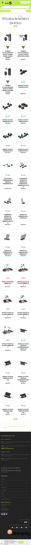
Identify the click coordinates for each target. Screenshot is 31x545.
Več (23, 136)
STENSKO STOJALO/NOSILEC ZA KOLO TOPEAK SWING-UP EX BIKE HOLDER (7, 89)
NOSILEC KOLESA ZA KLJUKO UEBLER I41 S (8, 314)
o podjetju (3, 490)
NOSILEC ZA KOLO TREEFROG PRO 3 (23, 150)
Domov (2, 13)
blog (2, 481)
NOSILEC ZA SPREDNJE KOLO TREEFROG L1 (23, 216)
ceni (24, 16)
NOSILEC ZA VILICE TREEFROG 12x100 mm (23, 410)
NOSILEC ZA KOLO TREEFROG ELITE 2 (8, 120)
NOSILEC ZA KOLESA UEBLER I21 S (8, 282)
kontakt (2, 478)
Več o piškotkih (27, 542)
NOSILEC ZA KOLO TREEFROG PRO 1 (23, 120)
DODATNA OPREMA (9, 13)
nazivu (27, 16)
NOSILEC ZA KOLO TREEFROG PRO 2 (8, 150)
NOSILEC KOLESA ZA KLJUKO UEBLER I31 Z (23, 314)
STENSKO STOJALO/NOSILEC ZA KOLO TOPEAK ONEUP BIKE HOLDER (23, 53)
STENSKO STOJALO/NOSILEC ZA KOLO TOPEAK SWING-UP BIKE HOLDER (7, 54)
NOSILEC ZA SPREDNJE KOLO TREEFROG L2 (7, 252)
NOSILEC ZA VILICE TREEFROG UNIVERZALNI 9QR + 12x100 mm (23, 346)
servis (2, 484)
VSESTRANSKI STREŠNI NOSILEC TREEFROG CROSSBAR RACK (8, 181)
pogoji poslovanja (5, 499)
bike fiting (3, 487)
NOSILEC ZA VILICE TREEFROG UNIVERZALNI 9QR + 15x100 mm (23, 379)
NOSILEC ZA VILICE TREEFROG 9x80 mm (7, 410)
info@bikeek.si (5, 509)
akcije (2, 493)
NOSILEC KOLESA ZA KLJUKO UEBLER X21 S (8, 345)
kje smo (3, 496)
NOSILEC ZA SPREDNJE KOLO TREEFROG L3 (23, 252)
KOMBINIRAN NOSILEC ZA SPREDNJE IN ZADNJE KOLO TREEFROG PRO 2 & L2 (7, 219)
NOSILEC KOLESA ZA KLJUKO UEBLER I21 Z (23, 283)
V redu (21, 542)
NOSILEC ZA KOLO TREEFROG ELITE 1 (23, 86)
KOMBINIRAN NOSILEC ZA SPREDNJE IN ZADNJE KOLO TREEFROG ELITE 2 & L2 (23, 183)
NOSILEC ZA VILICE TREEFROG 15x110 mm (7, 378)
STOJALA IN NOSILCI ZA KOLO (21, 13)
